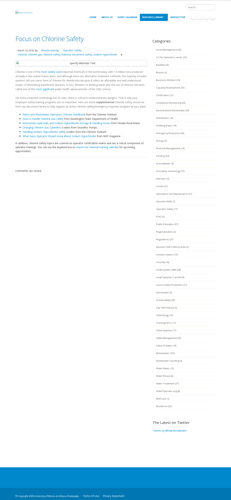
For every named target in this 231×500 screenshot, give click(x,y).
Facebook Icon (194, 17)
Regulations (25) (164, 239)
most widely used (51, 72)
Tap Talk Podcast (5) (166, 307)
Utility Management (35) (168, 338)
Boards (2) (161, 72)
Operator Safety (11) (167, 209)
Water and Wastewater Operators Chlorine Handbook (54, 114)
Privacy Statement (113, 496)
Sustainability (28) (165, 300)
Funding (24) (162, 156)
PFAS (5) (160, 216)
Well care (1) (162, 398)
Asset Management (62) (168, 49)
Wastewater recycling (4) (169, 360)
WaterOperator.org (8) (168, 391)
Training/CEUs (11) (166, 322)
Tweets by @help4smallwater (169, 430)
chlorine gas (35, 54)
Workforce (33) (164, 406)
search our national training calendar (97, 147)
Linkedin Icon (200, 17)
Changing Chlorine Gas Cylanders (42, 127)
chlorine (22, 54)
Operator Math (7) (165, 201)
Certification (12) (164, 95)
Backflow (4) (162, 64)
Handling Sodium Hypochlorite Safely (44, 131)
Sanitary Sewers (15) (167, 254)
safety (88, 54)
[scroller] (224, 495)
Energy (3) (161, 140)
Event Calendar (127, 17)
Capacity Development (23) (170, 87)
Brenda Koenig (49, 50)
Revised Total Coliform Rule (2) (172, 247)
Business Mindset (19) (168, 80)
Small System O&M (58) (168, 269)
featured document (72, 54)
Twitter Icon (206, 17)
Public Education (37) (167, 224)
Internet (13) (162, 178)
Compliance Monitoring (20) (170, 102)
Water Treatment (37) (167, 383)
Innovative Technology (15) (170, 171)
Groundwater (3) (165, 163)
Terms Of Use (91, 496)
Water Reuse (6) (164, 376)
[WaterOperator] (24, 12)
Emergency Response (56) (170, 133)
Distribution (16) (164, 118)
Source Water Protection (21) (171, 284)
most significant (45, 89)
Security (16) (162, 262)
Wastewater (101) (165, 353)
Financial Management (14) (170, 148)
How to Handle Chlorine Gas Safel (42, 118)
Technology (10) (164, 315)
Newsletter (178, 17)
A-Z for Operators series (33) (171, 57)
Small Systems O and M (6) (170, 277)
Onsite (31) (162, 186)
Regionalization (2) (166, 231)
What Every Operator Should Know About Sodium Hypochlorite (59, 136)
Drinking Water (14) (166, 125)
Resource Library (153, 17)
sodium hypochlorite (105, 54)
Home (93, 17)
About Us (107, 17)
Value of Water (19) (166, 345)
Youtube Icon (212, 17)
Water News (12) (165, 368)
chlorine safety (51, 54)
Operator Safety (72, 50)
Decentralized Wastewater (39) (172, 110)
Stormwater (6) (164, 292)
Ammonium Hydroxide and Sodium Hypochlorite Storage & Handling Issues (66, 123)
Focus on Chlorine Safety (49, 38)
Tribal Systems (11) (166, 330)
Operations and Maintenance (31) (174, 193)
